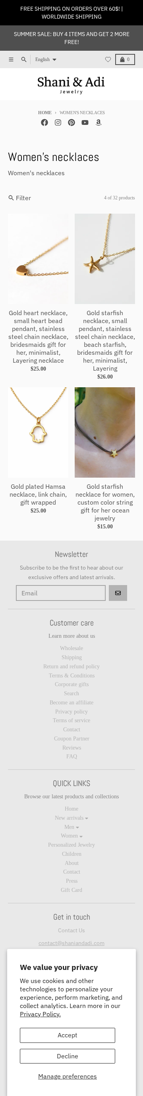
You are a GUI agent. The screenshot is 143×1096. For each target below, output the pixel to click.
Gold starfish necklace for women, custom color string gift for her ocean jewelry (105, 502)
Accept (67, 1035)
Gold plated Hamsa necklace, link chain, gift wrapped (38, 494)
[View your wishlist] (108, 59)
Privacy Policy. (40, 1014)
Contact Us (71, 930)
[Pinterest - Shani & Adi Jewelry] (71, 122)
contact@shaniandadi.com (71, 943)
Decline (67, 1056)
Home (45, 112)
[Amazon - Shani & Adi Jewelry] (98, 122)
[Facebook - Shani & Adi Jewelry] (44, 122)
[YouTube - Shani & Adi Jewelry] (85, 122)
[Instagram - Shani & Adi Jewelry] (58, 122)
